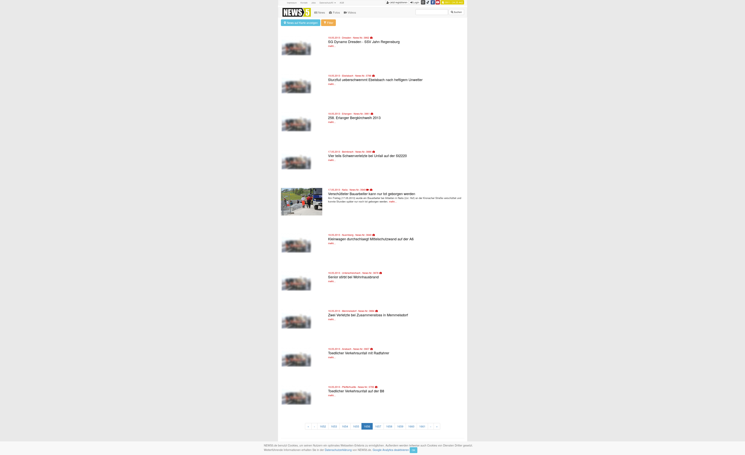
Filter (329, 23)
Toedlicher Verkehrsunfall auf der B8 (356, 390)
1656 (367, 426)
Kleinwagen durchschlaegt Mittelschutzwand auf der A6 (371, 238)
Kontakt (304, 2)
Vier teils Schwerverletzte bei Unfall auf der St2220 (367, 155)
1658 (389, 426)
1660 (411, 426)
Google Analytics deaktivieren (391, 450)
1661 (422, 426)
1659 (400, 426)
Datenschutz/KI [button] (327, 2)
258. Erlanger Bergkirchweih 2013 (354, 117)
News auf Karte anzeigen (302, 23)
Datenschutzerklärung (338, 450)
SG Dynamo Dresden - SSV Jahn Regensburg (364, 41)
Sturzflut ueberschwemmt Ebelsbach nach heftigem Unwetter (375, 79)
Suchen (457, 12)
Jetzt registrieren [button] (398, 2)
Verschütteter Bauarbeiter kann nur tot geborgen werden (371, 193)
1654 (345, 426)
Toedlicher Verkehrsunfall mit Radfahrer (358, 352)
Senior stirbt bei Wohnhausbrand (353, 276)
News (321, 12)
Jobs (313, 2)
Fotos (336, 12)
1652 (323, 426)
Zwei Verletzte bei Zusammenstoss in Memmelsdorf (368, 314)
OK (413, 450)
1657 (378, 426)
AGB (342, 2)
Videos (352, 12)
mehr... (332, 46)
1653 (334, 426)
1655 (356, 426)
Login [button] (416, 2)
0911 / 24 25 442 (453, 2)
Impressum (292, 2)
